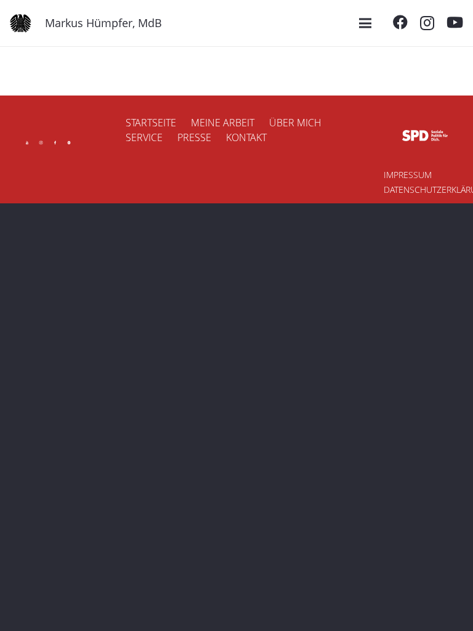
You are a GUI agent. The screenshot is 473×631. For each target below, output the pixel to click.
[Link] (20, 23)
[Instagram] (427, 23)
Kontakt (246, 137)
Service (144, 137)
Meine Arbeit (222, 122)
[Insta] (41, 142)
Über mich (295, 122)
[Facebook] (400, 22)
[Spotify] (69, 142)
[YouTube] (455, 22)
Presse (194, 137)
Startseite (151, 122)
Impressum (408, 175)
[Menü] (365, 23)
